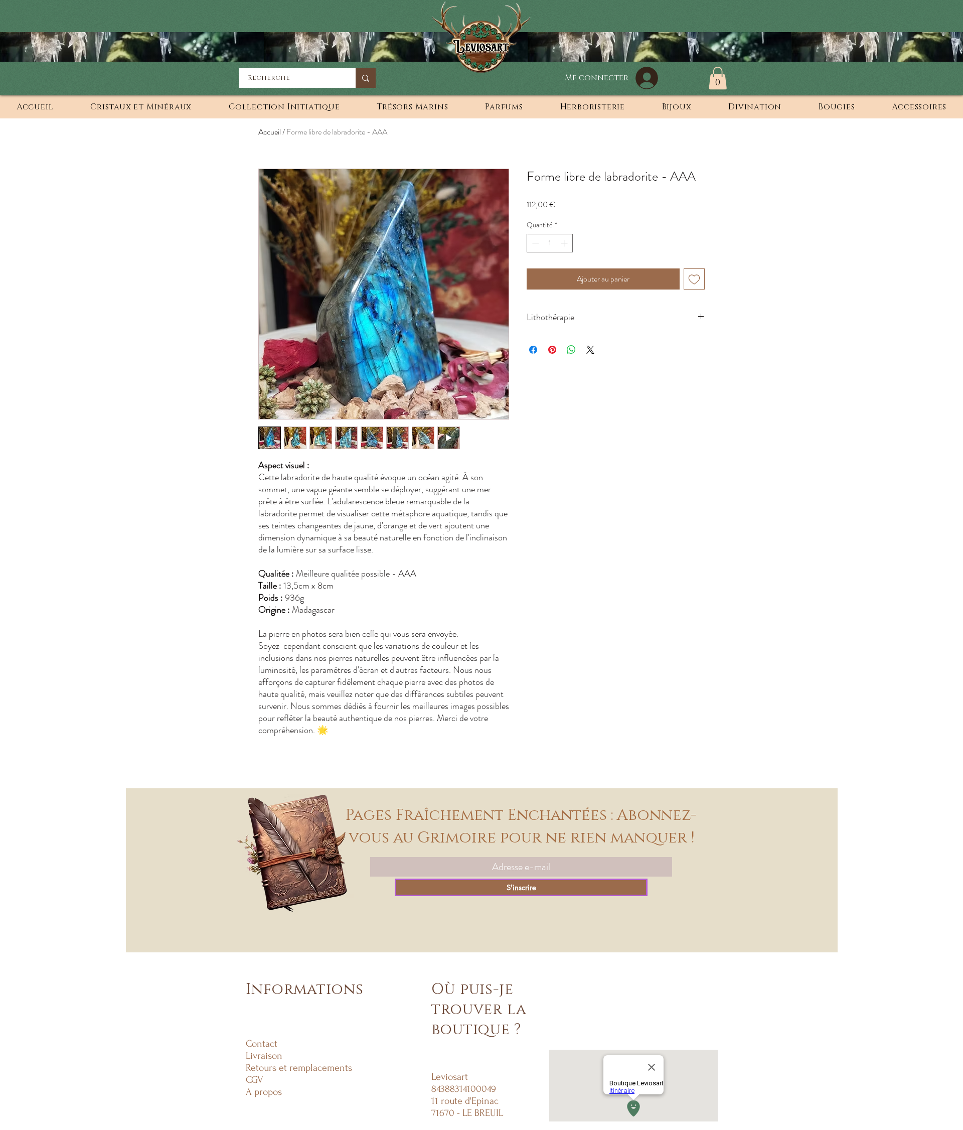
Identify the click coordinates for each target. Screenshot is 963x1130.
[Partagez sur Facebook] (533, 350)
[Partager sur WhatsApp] (571, 350)
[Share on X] (590, 350)
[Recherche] (366, 78)
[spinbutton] (550, 243)
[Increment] (565, 243)
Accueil (269, 131)
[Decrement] (534, 243)
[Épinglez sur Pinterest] (552, 350)
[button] (717, 78)
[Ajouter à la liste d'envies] (694, 279)
